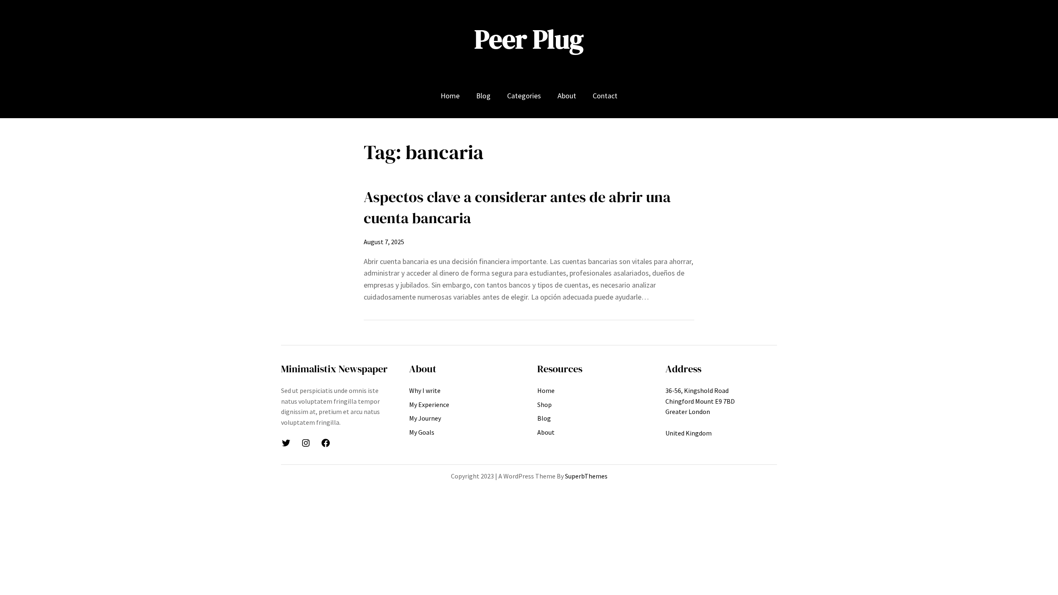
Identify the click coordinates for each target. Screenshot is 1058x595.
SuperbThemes (586, 476)
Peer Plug (529, 39)
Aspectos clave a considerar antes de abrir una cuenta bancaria (517, 207)
